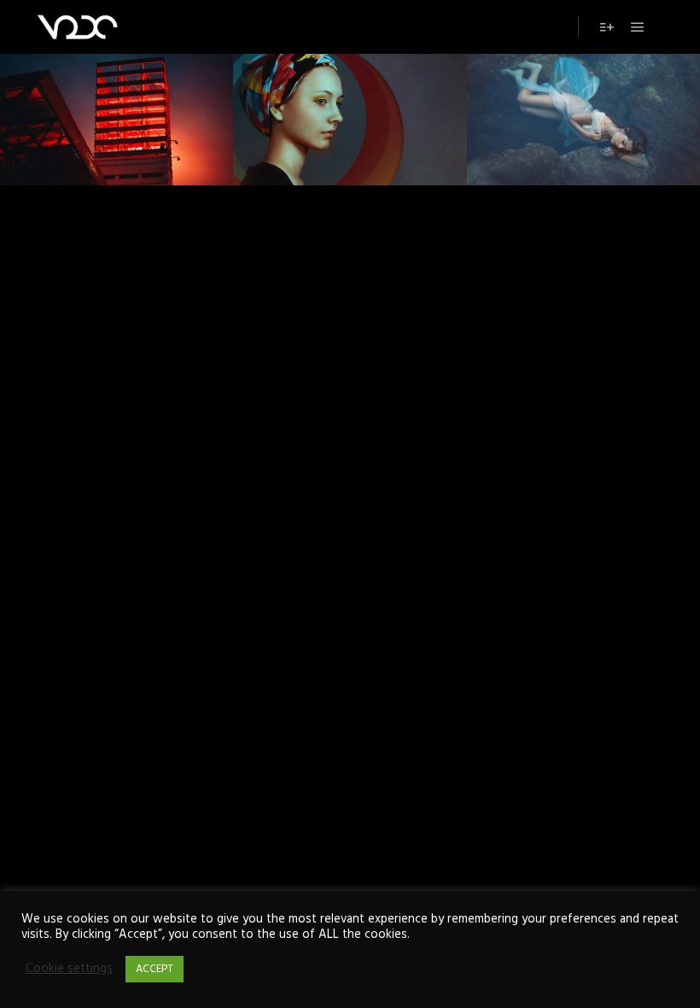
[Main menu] (637, 27)
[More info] (607, 27)
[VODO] (77, 27)
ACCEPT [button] (154, 969)
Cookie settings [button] (69, 969)
